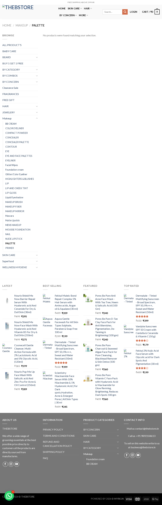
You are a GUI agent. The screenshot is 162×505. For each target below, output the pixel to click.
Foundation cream (14, 169)
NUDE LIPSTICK (13, 238)
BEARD (6, 57)
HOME (61, 8)
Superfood (8, 261)
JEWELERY (8, 112)
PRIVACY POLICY (53, 429)
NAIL (7, 234)
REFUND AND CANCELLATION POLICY (57, 443)
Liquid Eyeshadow (14, 197)
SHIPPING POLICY (53, 451)
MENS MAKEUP (13, 225)
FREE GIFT (8, 99)
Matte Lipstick (12, 220)
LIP (7, 183)
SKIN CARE (74, 8)
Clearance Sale (10, 87)
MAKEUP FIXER (13, 206)
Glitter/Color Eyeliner (16, 174)
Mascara (9, 215)
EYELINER (10, 160)
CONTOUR (11, 146)
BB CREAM (10, 123)
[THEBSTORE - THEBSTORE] (28, 12)
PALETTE (10, 243)
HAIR (87, 8)
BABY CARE (9, 51)
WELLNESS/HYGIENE (14, 267)
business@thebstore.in (143, 447)
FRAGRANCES (10, 93)
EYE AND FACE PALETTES (18, 156)
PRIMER (9, 248)
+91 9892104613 (145, 435)
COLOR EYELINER (14, 128)
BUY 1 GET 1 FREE (12, 63)
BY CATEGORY (11, 69)
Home (6, 25)
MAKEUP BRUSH (14, 202)
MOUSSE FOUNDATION (17, 229)
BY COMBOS (10, 75)
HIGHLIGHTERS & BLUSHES (19, 179)
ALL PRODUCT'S (12, 44)
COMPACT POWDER (16, 133)
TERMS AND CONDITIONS (59, 435)
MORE (82, 15)
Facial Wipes (11, 165)
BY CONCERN (67, 15)
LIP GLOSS (10, 192)
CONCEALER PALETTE (17, 142)
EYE (7, 151)
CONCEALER (12, 137)
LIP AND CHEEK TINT (16, 188)
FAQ (45, 458)
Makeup (22, 25)
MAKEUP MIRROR (14, 211)
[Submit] (125, 12)
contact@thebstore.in (147, 428)
